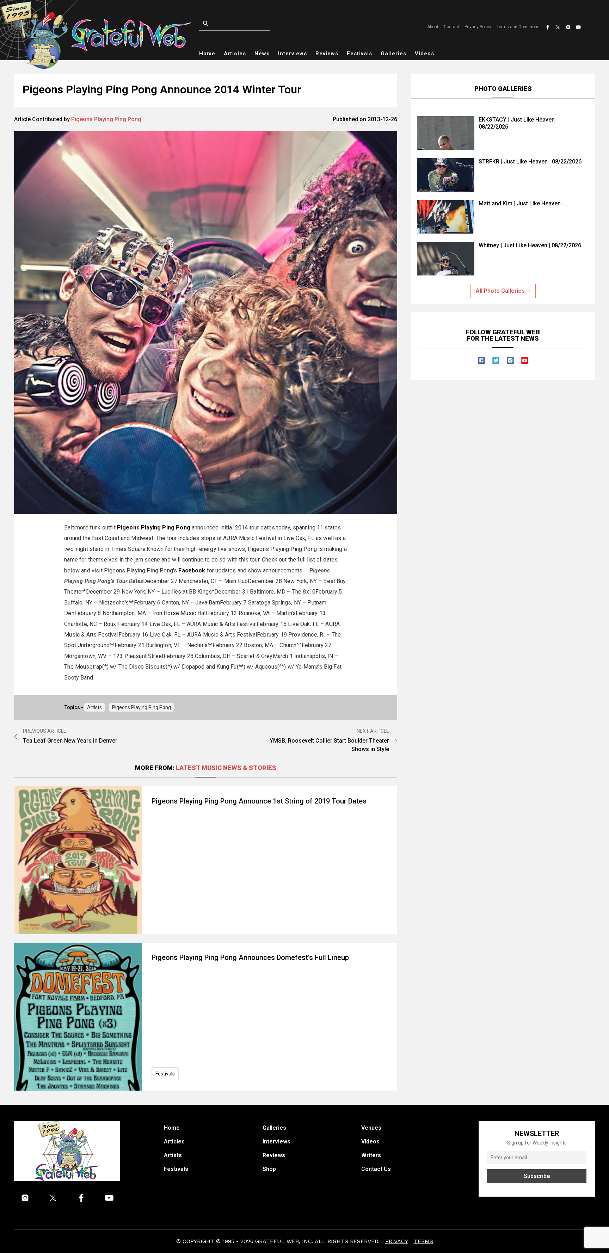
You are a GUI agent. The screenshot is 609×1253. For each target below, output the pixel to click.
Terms (423, 1241)
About (432, 26)
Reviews (326, 53)
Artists (94, 707)
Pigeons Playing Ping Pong (106, 119)
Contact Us (376, 1169)
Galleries (393, 53)
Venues (371, 1127)
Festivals (359, 53)
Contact (451, 26)
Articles (235, 53)
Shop (269, 1169)
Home (207, 53)
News (262, 53)
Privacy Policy (478, 26)
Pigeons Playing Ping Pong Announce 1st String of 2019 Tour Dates (259, 801)
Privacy (396, 1241)
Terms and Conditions (518, 26)
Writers (371, 1155)
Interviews (292, 53)
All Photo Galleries (500, 290)
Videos (424, 53)
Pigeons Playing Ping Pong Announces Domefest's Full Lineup (250, 957)
